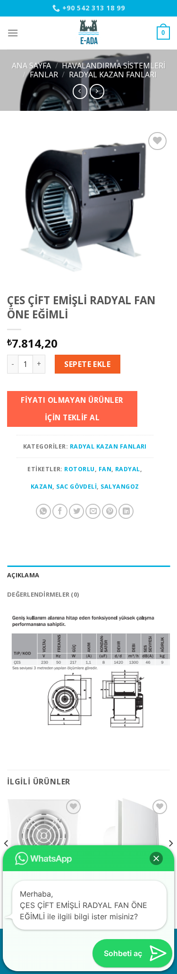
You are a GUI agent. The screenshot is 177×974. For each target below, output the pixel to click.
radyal (127, 469)
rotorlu (79, 469)
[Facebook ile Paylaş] (59, 511)
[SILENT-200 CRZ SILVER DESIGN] (131, 835)
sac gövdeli (76, 487)
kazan (41, 487)
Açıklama (23, 575)
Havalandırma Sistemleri (113, 65)
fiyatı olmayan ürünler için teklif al (72, 409)
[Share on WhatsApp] (43, 511)
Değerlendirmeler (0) (43, 594)
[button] (156, 858)
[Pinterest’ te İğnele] (109, 511)
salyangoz (120, 487)
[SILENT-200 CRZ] (45, 835)
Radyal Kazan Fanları (113, 74)
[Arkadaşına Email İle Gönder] (93, 511)
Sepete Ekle (87, 364)
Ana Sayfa (31, 65)
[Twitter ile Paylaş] (76, 511)
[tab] (88, 575)
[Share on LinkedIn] (126, 511)
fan (105, 469)
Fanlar (44, 74)
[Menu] (12, 32)
